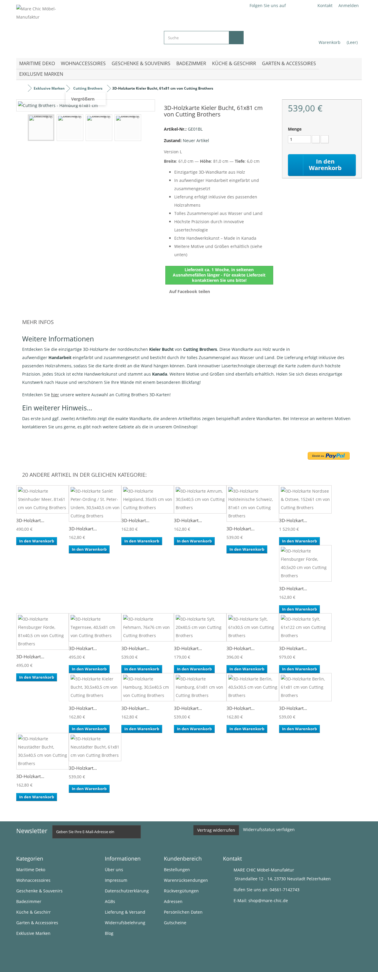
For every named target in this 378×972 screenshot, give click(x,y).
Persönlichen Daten (183, 912)
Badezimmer (191, 63)
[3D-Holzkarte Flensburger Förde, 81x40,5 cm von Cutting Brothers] (42, 631)
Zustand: (173, 140)
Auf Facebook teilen (189, 291)
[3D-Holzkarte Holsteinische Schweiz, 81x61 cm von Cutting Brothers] (253, 503)
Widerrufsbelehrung (125, 922)
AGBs (110, 901)
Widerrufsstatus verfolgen (269, 829)
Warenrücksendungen (186, 880)
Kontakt (325, 5)
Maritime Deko (37, 63)
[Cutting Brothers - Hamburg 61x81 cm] (41, 128)
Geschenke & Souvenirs (141, 63)
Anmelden (348, 5)
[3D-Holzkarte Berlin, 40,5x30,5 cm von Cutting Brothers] (253, 687)
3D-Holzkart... (30, 520)
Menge (295, 129)
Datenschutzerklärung (127, 891)
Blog (109, 933)
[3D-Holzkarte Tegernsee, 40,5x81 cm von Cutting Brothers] (95, 627)
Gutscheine (175, 922)
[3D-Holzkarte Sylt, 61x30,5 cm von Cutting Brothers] (253, 627)
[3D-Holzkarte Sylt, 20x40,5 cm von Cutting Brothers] (200, 627)
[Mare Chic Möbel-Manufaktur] (85, 27)
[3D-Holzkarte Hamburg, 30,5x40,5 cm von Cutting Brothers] (147, 687)
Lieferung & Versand (125, 912)
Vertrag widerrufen (216, 830)
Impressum (116, 880)
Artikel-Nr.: (175, 129)
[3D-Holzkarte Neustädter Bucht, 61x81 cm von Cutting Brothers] (95, 747)
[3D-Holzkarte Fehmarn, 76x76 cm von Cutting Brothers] (147, 627)
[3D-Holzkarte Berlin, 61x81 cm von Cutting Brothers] (305, 687)
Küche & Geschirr (234, 63)
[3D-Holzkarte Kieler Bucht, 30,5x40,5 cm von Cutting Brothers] (95, 687)
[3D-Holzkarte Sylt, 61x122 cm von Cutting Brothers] (305, 627)
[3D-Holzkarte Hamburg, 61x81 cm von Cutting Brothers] (200, 687)
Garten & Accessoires (289, 63)
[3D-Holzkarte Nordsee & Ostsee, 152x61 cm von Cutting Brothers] (305, 499)
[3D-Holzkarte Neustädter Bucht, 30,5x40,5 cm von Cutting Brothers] (42, 751)
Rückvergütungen (181, 891)
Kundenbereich (183, 858)
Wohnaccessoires (83, 63)
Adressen (173, 901)
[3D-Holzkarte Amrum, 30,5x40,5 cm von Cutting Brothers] (200, 499)
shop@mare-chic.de (268, 900)
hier (55, 394)
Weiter (146, 128)
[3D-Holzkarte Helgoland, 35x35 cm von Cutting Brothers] (147, 499)
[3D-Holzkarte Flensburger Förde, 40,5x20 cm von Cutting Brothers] (305, 563)
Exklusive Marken (41, 74)
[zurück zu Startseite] (22, 88)
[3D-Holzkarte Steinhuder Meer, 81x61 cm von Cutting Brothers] (42, 499)
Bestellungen (177, 869)
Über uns (114, 869)
